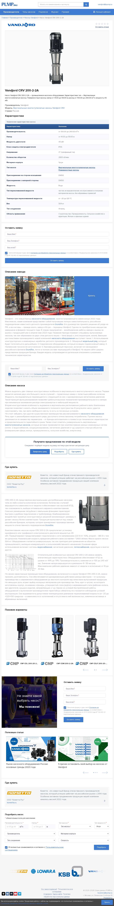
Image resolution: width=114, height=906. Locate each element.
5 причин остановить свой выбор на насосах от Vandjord (82, 765)
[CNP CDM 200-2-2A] (57, 637)
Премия (65, 12)
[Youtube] (15, 895)
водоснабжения (45, 547)
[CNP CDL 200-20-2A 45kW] (22, 637)
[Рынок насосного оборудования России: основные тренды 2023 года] (31, 749)
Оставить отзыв (102, 27)
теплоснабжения (81, 547)
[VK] (7, 895)
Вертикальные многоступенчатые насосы (77, 167)
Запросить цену (40, 452)
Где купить (76, 452)
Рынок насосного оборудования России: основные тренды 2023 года (27, 765)
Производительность (13, 823)
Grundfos (59, 324)
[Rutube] (11, 895)
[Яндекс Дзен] (3, 895)
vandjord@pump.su (105, 4)
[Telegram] (19, 895)
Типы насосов (28, 12)
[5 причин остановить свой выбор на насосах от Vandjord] (83, 749)
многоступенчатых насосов (17, 425)
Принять (107, 902)
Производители (11, 12)
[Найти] (86, 4)
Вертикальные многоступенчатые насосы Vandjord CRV (39, 108)
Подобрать (59, 452)
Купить (91, 295)
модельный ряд (90, 341)
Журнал (54, 12)
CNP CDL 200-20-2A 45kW (29, 663)
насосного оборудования (43, 319)
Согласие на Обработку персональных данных (48, 253)
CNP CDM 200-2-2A (64, 663)
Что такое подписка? (49, 889)
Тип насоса (63, 823)
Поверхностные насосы (69, 170)
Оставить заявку (73, 720)
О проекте (48, 894)
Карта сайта (57, 894)
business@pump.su (105, 893)
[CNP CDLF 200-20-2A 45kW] (91, 637)
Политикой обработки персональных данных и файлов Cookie (24, 903)
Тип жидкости (99, 823)
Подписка (43, 12)
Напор (34, 823)
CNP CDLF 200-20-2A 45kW (99, 663)
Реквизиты (108, 898)
